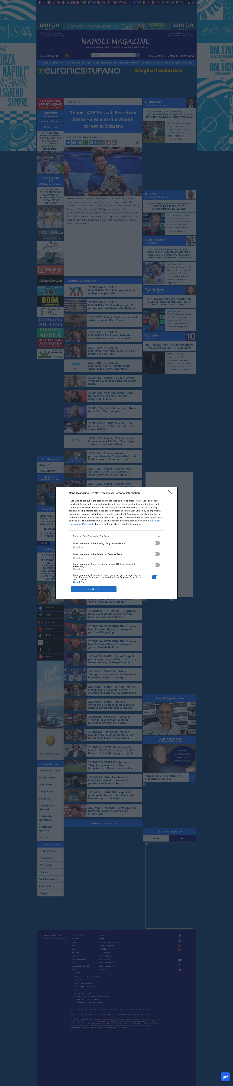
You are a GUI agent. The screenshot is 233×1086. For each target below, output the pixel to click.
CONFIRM (94, 589)
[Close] (171, 493)
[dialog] (116, 543)
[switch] (156, 543)
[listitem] (116, 536)
